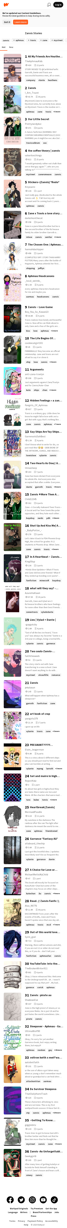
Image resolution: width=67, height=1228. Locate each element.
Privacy (21, 1221)
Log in (58, 4)
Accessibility (51, 1221)
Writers (23, 1212)
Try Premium (37, 1208)
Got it (7, 22)
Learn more (20, 22)
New (11, 47)
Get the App (51, 1208)
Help (26, 1224)
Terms (12, 1221)
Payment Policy (35, 1221)
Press (33, 1216)
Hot (3, 47)
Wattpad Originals (19, 1208)
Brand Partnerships (42, 1212)
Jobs (56, 1212)
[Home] (24, 5)
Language (13, 1212)
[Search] (49, 5)
